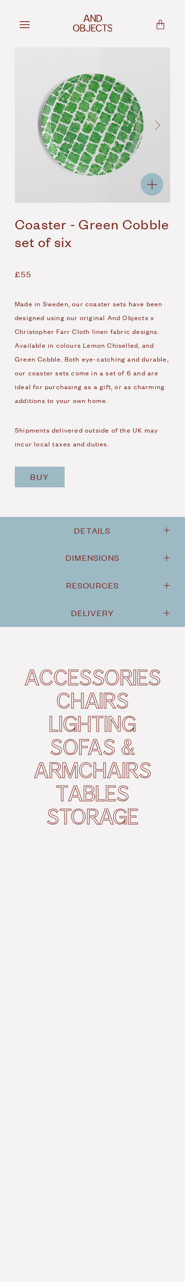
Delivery (92, 612)
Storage (92, 816)
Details (92, 530)
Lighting (92, 723)
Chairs (92, 700)
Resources (92, 585)
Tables (92, 792)
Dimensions (92, 557)
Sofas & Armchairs (92, 758)
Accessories (92, 676)
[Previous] (28, 125)
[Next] (157, 125)
